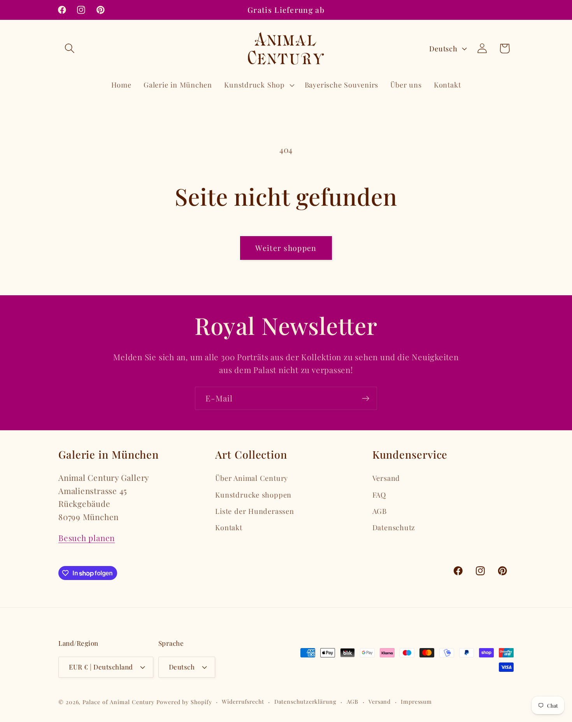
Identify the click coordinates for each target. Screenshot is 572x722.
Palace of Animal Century (118, 702)
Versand (386, 478)
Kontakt (228, 527)
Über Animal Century (251, 478)
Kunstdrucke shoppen (253, 494)
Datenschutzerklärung (305, 701)
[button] (69, 48)
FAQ (379, 494)
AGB (379, 511)
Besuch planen (86, 537)
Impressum (416, 701)
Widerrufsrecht (243, 701)
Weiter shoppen (285, 248)
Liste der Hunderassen (254, 511)
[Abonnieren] (365, 398)
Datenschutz (394, 527)
